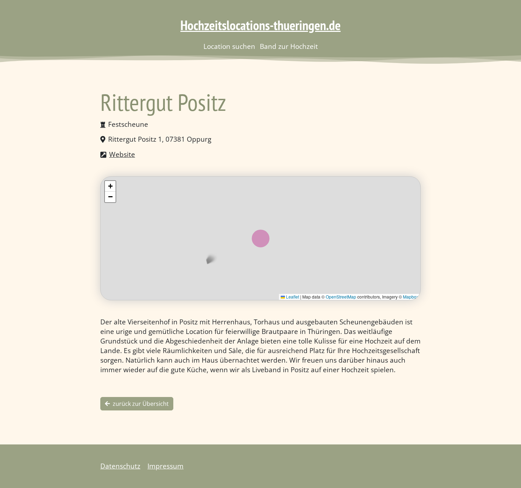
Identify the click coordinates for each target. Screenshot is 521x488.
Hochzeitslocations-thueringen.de (260, 25)
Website (122, 154)
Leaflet (292, 297)
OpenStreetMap (341, 297)
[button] (110, 186)
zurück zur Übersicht (141, 404)
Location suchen (229, 46)
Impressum (165, 466)
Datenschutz (120, 466)
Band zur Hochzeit (289, 46)
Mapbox (411, 297)
